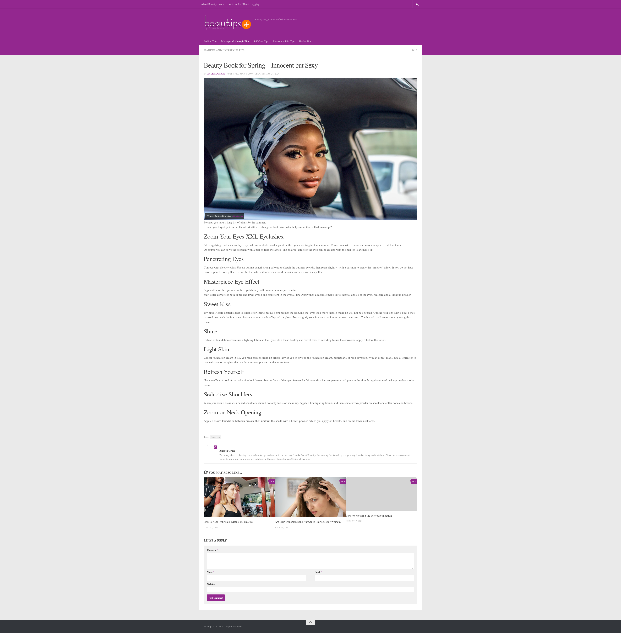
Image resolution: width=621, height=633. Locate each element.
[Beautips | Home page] (228, 23)
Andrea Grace (216, 73)
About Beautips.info (211, 4)
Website (211, 584)
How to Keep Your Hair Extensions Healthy (228, 522)
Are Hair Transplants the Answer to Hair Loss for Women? (308, 522)
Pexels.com (238, 216)
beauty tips (216, 437)
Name (210, 572)
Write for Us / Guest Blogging (244, 4)
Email (318, 572)
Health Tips (305, 41)
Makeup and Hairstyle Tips (235, 41)
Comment (212, 550)
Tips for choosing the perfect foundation (369, 515)
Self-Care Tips (261, 41)
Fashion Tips (210, 41)
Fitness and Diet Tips (284, 41)
